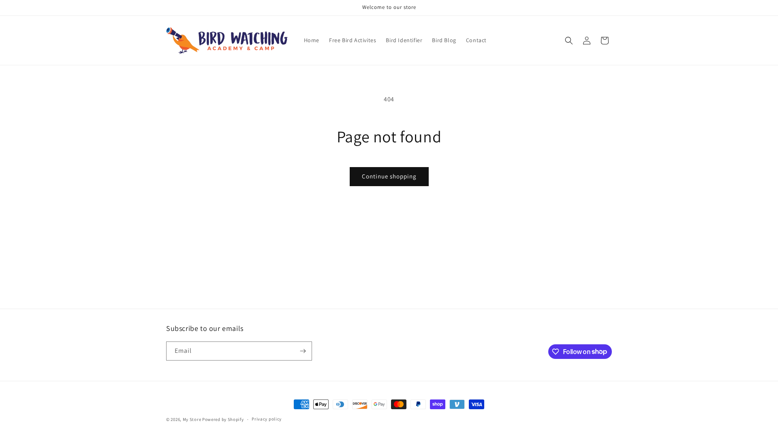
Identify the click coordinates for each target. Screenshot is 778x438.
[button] (569, 40)
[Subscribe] (303, 351)
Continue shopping (389, 176)
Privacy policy (267, 419)
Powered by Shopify (223, 419)
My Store (192, 419)
